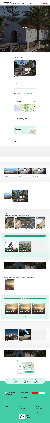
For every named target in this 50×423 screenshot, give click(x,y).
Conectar (42, 393)
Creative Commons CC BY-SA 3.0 (11, 356)
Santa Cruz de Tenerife (9, 53)
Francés (31, 93)
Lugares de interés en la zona (21, 119)
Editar (22, 57)
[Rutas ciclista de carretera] (30, 222)
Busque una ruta (24, 397)
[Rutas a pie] (9, 222)
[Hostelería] (9, 284)
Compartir (16, 57)
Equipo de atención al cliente (40, 413)
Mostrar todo (20, 213)
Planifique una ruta (24, 392)
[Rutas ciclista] (20, 222)
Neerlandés (19, 94)
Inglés (33, 93)
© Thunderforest (27, 111)
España (6, 53)
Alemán (25, 93)
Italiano (15, 94)
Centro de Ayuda (38, 415)
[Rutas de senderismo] (40, 222)
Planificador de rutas (29, 371)
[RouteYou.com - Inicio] (7, 3)
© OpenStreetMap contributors (32, 111)
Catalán (28, 93)
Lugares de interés (3, 53)
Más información (16, 90)
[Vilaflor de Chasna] (25, 334)
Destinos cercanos (19, 121)
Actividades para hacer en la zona (22, 118)
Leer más (25, 86)
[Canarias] (11, 334)
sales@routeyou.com (39, 409)
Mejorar (45, 3)
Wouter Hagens (3, 50)
